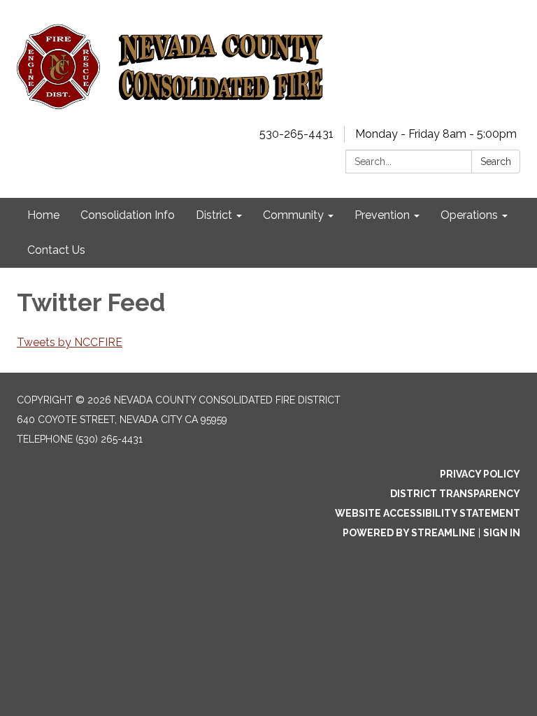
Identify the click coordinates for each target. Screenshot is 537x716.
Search (495, 161)
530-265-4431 (296, 134)
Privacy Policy (480, 474)
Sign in (501, 532)
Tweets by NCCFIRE (69, 342)
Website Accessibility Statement (427, 513)
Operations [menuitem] (469, 215)
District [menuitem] (214, 215)
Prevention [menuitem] (382, 215)
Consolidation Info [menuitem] (127, 215)
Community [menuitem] (293, 215)
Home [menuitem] (43, 215)
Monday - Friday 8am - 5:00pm (436, 134)
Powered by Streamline (409, 532)
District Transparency (455, 493)
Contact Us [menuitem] (56, 250)
